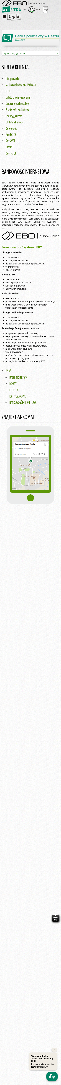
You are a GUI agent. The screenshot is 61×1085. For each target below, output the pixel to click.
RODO (8, 91)
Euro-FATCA (10, 134)
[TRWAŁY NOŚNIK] (31, 9)
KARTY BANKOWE (17, 396)
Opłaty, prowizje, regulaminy (18, 97)
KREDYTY (13, 390)
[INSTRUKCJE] (46, 9)
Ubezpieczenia (12, 78)
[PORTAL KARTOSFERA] (11, 9)
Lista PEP (9, 147)
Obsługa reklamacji (14, 122)
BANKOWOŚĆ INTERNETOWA (22, 402)
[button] (30, 465)
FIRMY (8, 370)
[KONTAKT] (12, 16)
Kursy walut (10, 153)
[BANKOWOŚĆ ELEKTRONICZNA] (24, 2)
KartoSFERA (10, 128)
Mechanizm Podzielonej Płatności (20, 85)
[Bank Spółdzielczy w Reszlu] (30, 38)
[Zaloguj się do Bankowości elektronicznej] (30, 237)
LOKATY (12, 383)
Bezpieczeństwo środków (17, 109)
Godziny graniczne (13, 116)
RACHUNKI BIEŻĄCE (18, 377)
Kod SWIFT (10, 141)
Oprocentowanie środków (17, 103)
